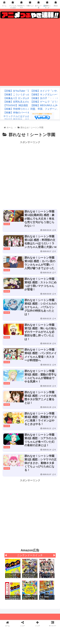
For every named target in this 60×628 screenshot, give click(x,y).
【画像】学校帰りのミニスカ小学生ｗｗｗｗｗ (28, 108)
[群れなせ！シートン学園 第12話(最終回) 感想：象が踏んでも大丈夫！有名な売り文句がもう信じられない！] (36, 556)
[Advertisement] (30, 53)
